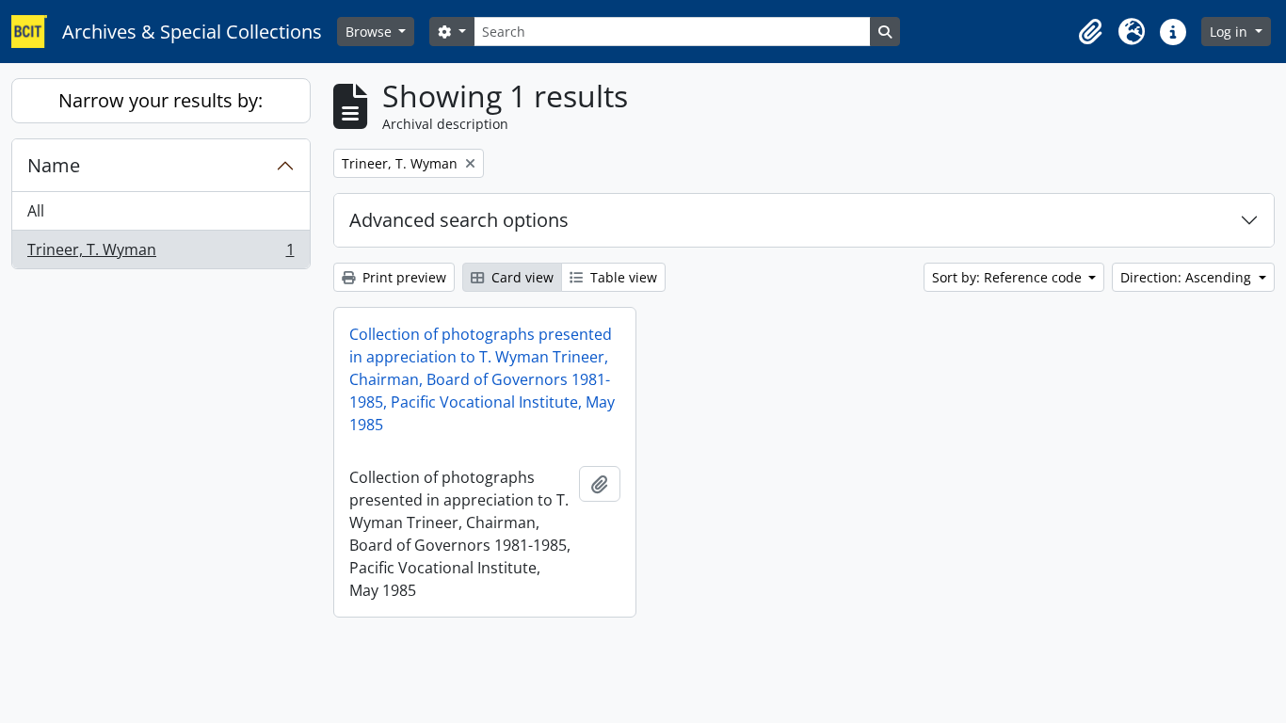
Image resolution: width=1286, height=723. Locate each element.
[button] (1090, 32)
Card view (521, 277)
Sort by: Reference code (1008, 277)
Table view (622, 277)
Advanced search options (459, 220)
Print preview (402, 277)
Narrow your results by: (160, 100)
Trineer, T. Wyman (160, 253)
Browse (370, 31)
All (35, 211)
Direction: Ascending (1187, 277)
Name (53, 165)
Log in (1230, 31)
